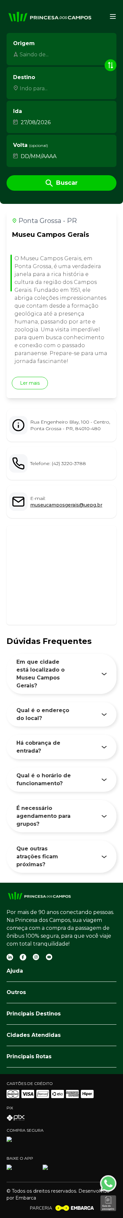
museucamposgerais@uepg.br (66, 505)
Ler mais (30, 383)
